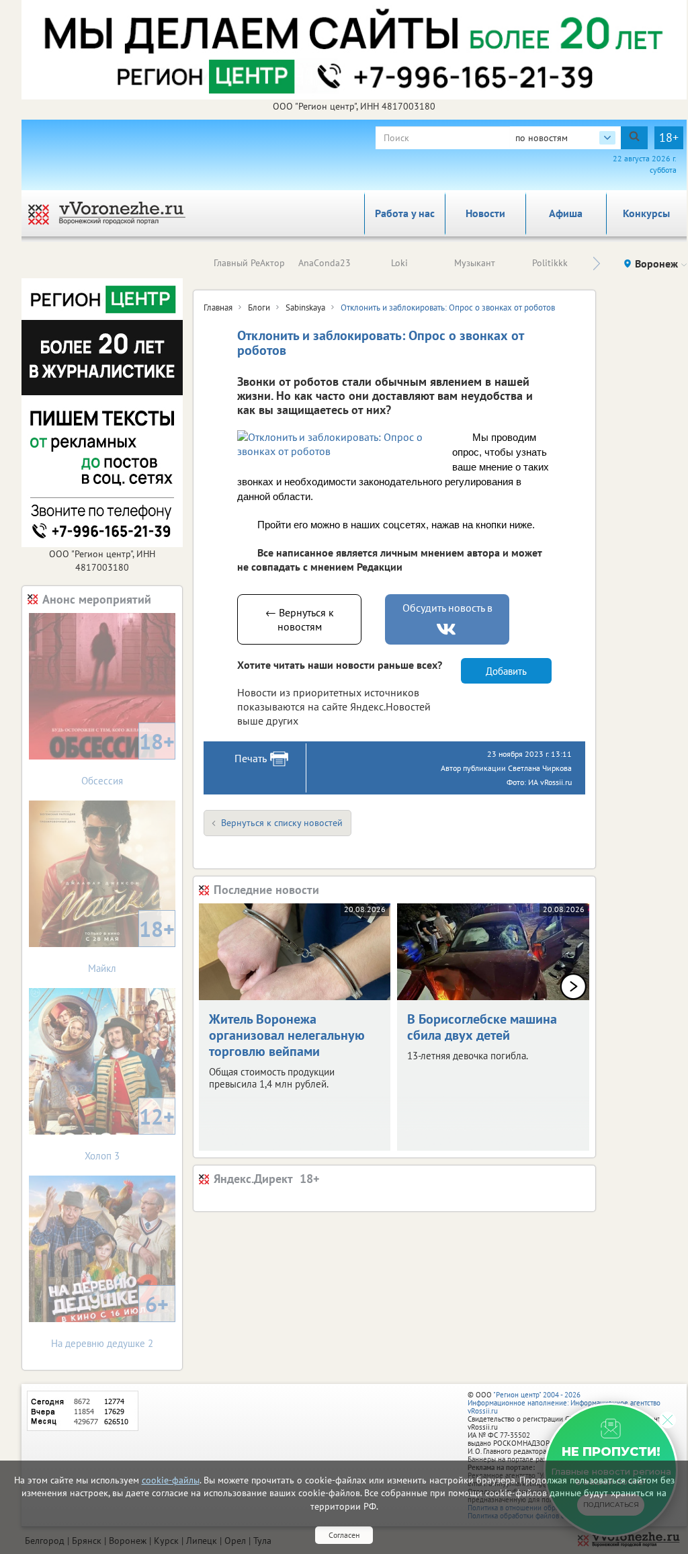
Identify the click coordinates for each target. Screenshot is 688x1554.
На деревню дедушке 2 (110, 1320)
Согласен (344, 1535)
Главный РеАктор (249, 263)
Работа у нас (405, 213)
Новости (485, 213)
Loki (399, 263)
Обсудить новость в (447, 607)
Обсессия (128, 757)
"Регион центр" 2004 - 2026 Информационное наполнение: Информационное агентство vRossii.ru (564, 1403)
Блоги (259, 307)
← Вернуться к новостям (299, 619)
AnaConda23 (324, 263)
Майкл (131, 945)
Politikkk (550, 263)
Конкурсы (646, 213)
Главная (218, 307)
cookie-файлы (171, 1480)
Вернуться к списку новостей (282, 823)
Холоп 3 (130, 1132)
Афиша (566, 213)
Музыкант (474, 263)
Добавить (506, 671)
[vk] (447, 629)
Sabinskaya (305, 307)
